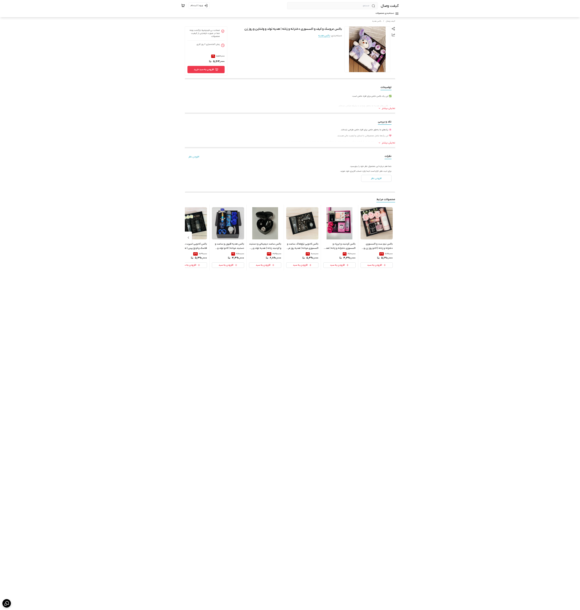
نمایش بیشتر (388, 108)
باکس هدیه (376, 21)
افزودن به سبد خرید (204, 69)
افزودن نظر (193, 156)
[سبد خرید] (183, 5)
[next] (188, 238)
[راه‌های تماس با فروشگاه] (6, 603)
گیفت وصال (390, 5)
